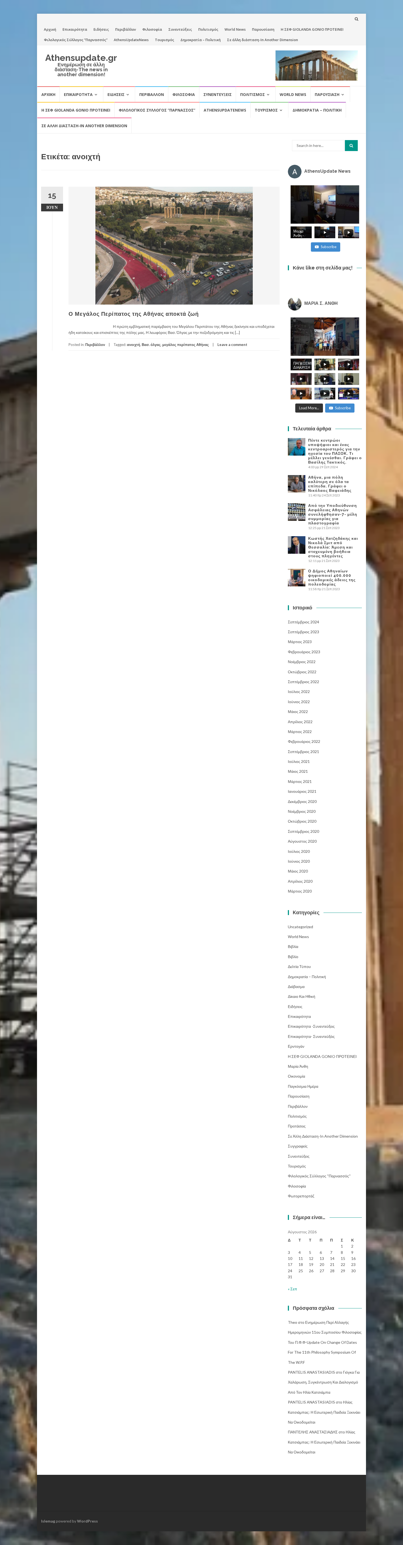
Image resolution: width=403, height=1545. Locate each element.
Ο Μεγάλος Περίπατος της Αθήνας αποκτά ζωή (134, 314)
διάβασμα (296, 986)
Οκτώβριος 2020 (302, 821)
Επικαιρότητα (75, 29)
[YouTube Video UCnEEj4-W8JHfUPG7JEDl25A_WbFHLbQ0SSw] (325, 204)
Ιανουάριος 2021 (302, 791)
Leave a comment (232, 344)
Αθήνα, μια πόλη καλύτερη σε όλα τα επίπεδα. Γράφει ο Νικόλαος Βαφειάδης (329, 484)
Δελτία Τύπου (299, 966)
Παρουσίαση (263, 29)
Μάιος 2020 (298, 871)
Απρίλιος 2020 (300, 881)
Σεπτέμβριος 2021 (303, 751)
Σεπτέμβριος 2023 (303, 631)
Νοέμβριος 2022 (302, 661)
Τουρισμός (164, 39)
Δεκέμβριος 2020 (302, 801)
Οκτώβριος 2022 (302, 671)
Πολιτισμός (208, 29)
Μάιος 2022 (298, 711)
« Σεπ (292, 1288)
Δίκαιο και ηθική (301, 996)
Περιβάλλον (125, 29)
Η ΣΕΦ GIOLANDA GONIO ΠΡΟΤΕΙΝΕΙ (312, 29)
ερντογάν (296, 1046)
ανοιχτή (133, 344)
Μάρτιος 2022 (300, 731)
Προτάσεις (297, 1126)
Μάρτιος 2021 (300, 781)
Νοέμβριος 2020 (302, 811)
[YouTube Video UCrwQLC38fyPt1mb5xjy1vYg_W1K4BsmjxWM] (325, 336)
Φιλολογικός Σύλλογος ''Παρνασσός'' (319, 1176)
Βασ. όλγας (151, 344)
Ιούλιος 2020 (299, 851)
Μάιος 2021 (298, 771)
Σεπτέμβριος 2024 (303, 622)
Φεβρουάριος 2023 (304, 651)
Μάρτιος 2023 (300, 641)
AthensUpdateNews (131, 39)
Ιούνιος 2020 (299, 861)
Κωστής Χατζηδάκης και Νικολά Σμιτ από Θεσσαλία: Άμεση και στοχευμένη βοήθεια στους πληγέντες (333, 547)
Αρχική (50, 29)
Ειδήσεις (101, 29)
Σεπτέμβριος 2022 (303, 681)
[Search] (351, 145)
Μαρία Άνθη (298, 1066)
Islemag (48, 1521)
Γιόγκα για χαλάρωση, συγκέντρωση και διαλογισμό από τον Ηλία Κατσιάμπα (324, 1382)
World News (235, 29)
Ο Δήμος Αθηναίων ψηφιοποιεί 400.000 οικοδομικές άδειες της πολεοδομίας (332, 577)
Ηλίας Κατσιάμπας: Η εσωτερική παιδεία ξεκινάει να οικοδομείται (324, 1412)
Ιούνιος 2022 (299, 701)
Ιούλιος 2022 (299, 691)
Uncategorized (300, 926)
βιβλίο (293, 956)
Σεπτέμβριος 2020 (303, 831)
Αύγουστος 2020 (302, 841)
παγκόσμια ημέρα (303, 1086)
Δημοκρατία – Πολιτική (200, 39)
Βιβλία (293, 946)
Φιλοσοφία (152, 29)
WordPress (87, 1521)
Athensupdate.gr (81, 58)
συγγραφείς (298, 1146)
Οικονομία (296, 1076)
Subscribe (328, 247)
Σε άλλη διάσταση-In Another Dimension (262, 39)
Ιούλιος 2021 (299, 761)
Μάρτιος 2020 (300, 891)
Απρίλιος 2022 (300, 721)
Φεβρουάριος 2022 (304, 741)
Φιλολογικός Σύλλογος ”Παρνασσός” (75, 39)
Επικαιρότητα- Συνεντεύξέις (311, 1036)
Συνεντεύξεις (180, 29)
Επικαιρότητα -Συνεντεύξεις (311, 1026)
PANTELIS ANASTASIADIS (311, 1372)
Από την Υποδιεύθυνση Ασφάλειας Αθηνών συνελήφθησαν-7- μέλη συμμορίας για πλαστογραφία (332, 514)
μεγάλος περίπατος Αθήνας (185, 344)
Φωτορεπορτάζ (301, 1196)
